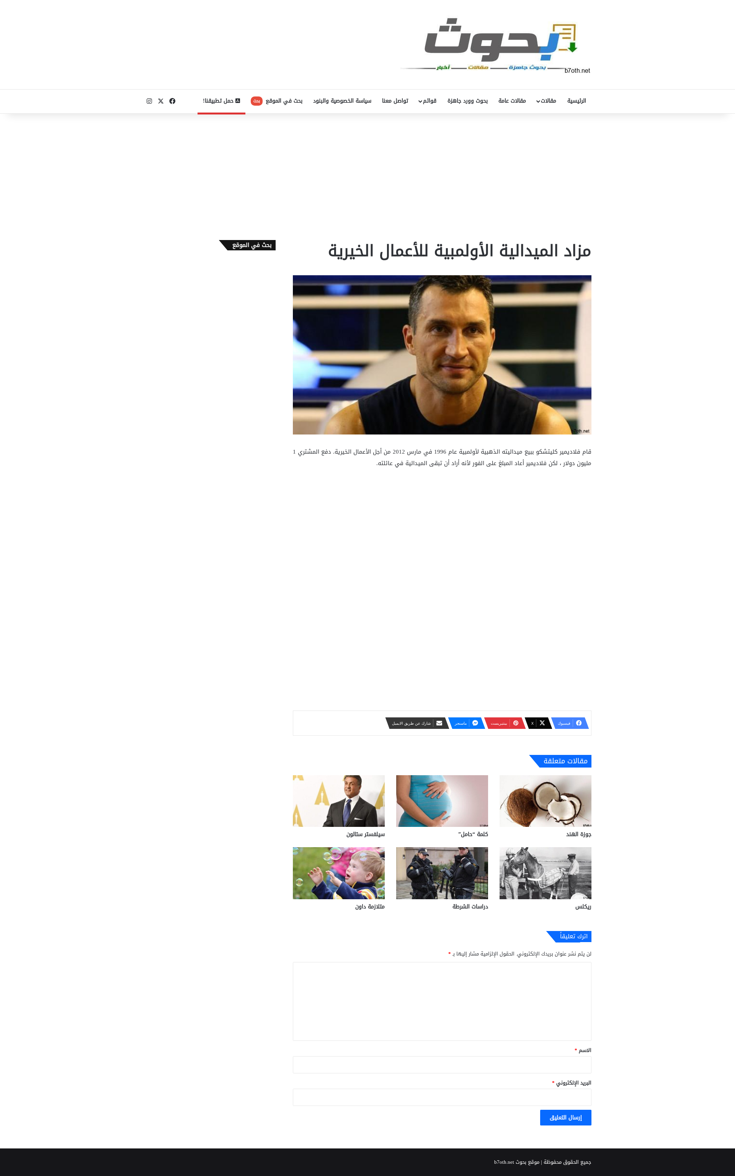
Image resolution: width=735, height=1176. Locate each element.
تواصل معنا (395, 101)
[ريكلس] (545, 873)
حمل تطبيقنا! (219, 101)
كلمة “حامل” (473, 834)
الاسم (583, 1050)
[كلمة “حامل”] (442, 801)
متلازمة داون (370, 907)
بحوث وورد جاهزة (468, 101)
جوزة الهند (578, 834)
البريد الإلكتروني (571, 1083)
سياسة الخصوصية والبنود (342, 101)
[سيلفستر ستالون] (339, 801)
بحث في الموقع (277, 101)
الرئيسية (576, 101)
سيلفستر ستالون (365, 834)
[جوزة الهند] (545, 801)
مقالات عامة (512, 101)
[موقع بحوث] (495, 44)
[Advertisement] (367, 175)
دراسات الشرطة (470, 907)
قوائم (429, 101)
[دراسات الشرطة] (442, 873)
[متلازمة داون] (339, 873)
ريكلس (583, 907)
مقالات (548, 101)
